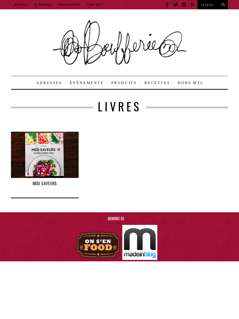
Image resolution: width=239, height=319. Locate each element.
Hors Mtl (191, 83)
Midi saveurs (45, 183)
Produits (124, 83)
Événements (87, 83)
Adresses (49, 83)
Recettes (157, 83)
